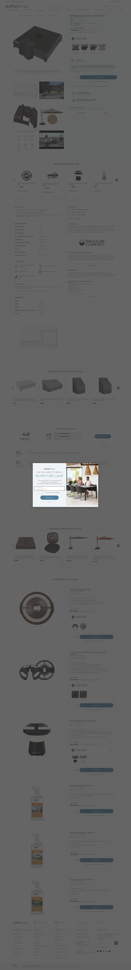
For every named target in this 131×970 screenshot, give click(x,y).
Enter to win (49, 497)
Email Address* (39, 487)
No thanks (49, 501)
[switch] (42, 492)
